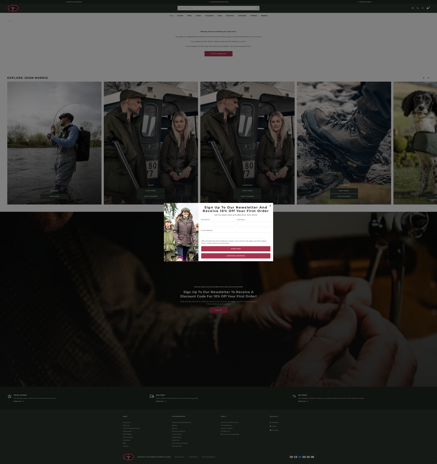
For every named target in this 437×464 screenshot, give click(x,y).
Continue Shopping (235, 256)
